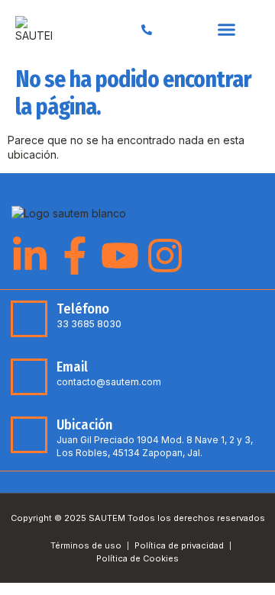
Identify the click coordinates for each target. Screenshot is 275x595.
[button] (226, 29)
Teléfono (83, 309)
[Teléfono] (29, 319)
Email (72, 367)
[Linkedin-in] (30, 255)
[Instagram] (165, 255)
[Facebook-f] (75, 255)
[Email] (29, 377)
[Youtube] (120, 255)
